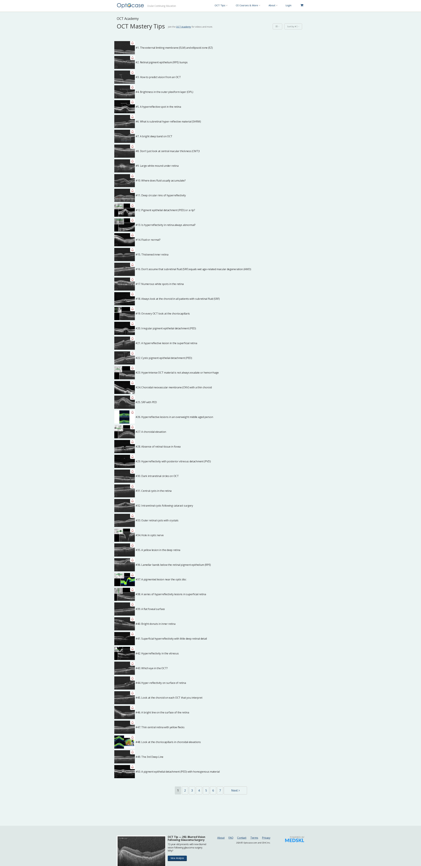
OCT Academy (183, 26)
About (221, 838)
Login (288, 5)
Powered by (297, 837)
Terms (254, 838)
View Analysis (177, 858)
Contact (241, 838)
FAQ (230, 838)
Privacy (266, 838)
